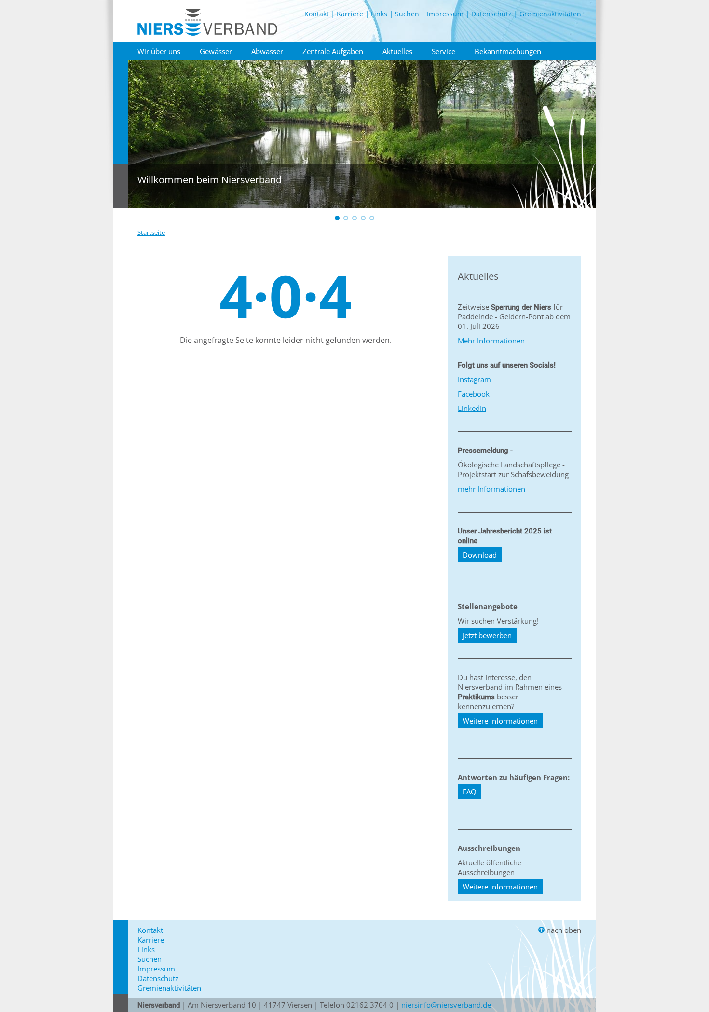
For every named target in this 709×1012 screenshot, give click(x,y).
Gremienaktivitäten (550, 13)
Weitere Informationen (500, 720)
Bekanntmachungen (508, 51)
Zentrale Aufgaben (332, 51)
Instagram (474, 379)
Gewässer (216, 51)
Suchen (407, 13)
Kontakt (316, 13)
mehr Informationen (491, 488)
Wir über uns (158, 51)
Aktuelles (397, 51)
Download (480, 555)
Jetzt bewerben (487, 635)
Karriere (350, 13)
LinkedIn (472, 408)
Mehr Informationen (491, 340)
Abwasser (267, 51)
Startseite (151, 232)
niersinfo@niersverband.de (446, 1005)
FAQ (470, 791)
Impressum (445, 13)
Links (379, 13)
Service (443, 51)
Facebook (474, 393)
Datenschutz (491, 13)
